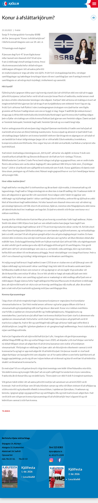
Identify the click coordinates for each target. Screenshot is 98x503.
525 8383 (58, 447)
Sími (51, 447)
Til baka (6, 411)
